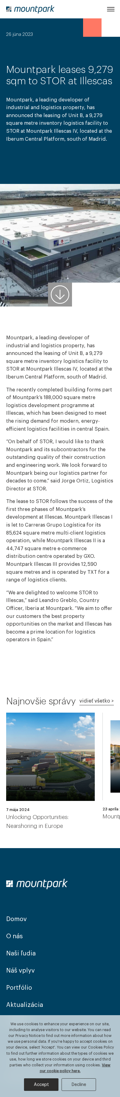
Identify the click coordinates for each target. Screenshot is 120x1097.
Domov (16, 919)
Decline (78, 1085)
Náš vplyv (20, 971)
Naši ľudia (21, 953)
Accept (41, 1085)
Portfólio (19, 988)
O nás (14, 936)
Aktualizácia (24, 1005)
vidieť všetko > (96, 701)
